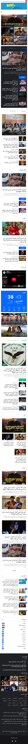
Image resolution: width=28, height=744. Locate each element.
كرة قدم (13, 702)
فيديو (24, 644)
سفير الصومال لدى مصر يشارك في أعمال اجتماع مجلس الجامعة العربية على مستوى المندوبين (10, 259)
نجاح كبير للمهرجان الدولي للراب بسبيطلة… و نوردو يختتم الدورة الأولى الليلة (10, 83)
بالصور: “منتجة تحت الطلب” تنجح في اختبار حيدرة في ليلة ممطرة (8, 34)
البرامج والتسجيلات (13, 110)
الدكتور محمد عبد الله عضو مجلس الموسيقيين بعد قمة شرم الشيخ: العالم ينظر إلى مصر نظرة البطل (10, 145)
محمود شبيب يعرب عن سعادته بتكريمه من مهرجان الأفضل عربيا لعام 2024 (10, 611)
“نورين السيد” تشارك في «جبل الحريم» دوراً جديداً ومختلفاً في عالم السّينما (15, 334)
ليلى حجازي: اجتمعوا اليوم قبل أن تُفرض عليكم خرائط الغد (10, 253)
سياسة (23, 636)
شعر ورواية (5, 700)
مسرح (10, 702)
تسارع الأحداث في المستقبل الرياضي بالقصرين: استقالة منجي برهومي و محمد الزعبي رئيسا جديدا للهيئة (14, 371)
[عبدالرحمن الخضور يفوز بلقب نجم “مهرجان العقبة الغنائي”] (22, 151)
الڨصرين (9, 698)
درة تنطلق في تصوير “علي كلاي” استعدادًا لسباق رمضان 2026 (10, 139)
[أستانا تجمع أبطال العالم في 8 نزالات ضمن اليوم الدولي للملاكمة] (22, 104)
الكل (17, 48)
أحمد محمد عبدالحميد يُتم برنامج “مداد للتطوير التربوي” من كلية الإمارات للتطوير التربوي (11, 598)
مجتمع (24, 633)
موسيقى (9, 705)
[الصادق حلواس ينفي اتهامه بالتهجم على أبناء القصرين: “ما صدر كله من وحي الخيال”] (22, 88)
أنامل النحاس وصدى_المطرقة (11, 163)
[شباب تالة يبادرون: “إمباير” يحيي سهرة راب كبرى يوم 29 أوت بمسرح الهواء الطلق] (14, 21)
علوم (24, 648)
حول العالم (4, 698)
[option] (14, 30)
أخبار (25, 37)
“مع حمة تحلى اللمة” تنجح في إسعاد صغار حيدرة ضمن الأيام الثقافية (21, 35)
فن (17, 702)
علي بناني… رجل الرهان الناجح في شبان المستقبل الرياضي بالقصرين (10, 408)
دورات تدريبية (24, 700)
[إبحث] (26, 12)
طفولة (21, 702)
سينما (10, 700)
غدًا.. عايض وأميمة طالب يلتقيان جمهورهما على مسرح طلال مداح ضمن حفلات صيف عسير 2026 (7, 44)
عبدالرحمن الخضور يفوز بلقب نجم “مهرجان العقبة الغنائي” (10, 152)
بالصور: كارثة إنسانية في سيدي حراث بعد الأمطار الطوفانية (20, 43)
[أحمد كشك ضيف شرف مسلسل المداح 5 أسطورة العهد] (22, 157)
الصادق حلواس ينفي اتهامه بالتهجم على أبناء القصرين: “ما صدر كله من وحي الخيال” (10, 90)
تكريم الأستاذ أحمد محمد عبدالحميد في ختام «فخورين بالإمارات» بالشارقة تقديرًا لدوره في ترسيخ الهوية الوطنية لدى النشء (10, 605)
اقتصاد (23, 640)
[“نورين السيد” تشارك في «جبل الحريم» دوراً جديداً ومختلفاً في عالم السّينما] (14, 331)
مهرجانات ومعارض (15, 705)
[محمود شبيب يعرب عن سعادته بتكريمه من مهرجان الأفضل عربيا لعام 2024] (22, 612)
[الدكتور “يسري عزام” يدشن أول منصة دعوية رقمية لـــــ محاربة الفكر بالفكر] (14, 683)
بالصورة (23, 638)
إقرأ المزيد (22, 77)
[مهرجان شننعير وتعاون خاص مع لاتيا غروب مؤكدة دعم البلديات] (5, 689)
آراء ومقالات (23, 326)
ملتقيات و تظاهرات (23, 705)
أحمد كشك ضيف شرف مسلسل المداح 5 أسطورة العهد (11, 157)
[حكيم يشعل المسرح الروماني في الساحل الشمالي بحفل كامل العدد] (14, 689)
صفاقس (25, 702)
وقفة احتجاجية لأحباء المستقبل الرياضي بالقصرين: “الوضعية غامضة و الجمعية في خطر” (10, 394)
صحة (24, 642)
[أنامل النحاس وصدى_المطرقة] (22, 162)
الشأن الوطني (20, 698)
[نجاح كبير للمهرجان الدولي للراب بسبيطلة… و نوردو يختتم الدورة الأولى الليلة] (22, 82)
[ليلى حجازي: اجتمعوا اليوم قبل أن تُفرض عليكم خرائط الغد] (22, 252)
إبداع (25, 698)
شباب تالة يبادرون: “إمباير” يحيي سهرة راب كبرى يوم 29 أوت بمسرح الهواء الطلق (14, 24)
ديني (19, 700)
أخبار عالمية (11, 48)
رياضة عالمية (15, 340)
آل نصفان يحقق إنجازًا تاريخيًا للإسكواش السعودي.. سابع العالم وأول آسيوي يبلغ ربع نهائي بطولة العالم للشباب (10, 402)
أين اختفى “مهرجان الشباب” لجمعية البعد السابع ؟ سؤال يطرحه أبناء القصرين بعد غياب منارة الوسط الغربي (10, 98)
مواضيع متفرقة (22, 625)
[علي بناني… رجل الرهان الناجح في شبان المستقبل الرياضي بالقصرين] (22, 408)
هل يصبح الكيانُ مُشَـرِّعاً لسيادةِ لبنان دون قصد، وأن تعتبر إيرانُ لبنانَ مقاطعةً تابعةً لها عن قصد (14, 240)
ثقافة (25, 16)
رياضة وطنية (9, 340)
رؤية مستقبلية (14, 700)
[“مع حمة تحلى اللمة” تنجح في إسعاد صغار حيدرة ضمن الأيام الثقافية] (20, 31)
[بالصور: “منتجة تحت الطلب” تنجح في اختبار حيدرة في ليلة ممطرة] (7, 31)
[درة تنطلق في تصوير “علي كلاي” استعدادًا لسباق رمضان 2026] (22, 138)
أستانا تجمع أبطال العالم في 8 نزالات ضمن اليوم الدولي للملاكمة (10, 104)
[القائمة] (1, 12)
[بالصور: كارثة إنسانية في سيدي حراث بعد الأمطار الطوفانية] (20, 40)
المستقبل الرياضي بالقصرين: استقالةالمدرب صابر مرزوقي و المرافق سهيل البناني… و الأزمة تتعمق (11, 386)
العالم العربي (14, 698)
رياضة (24, 631)
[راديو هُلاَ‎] (14, 6)
